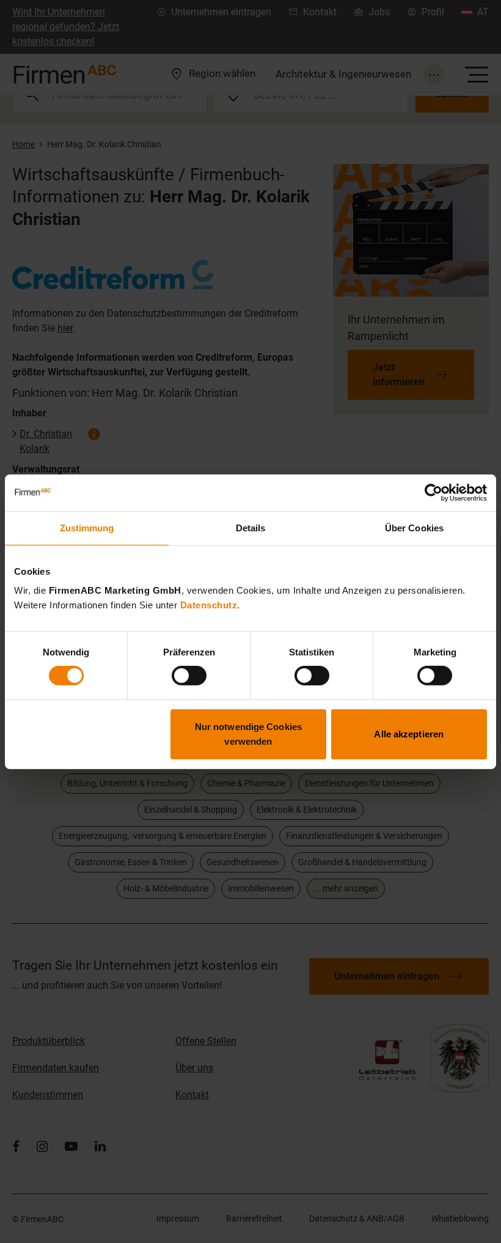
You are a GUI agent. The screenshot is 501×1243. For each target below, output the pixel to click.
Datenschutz (209, 605)
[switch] (189, 675)
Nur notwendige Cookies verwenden (248, 734)
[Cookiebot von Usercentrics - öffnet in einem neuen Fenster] (433, 492)
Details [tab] (251, 527)
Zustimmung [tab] (87, 527)
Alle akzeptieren (409, 734)
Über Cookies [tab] (414, 527)
